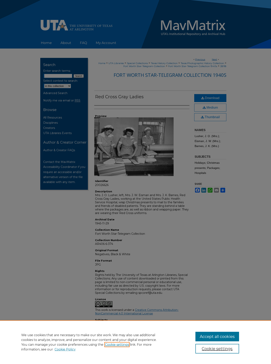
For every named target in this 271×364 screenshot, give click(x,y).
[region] (135, 342)
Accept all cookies (217, 336)
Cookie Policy (65, 349)
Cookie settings (117, 344)
